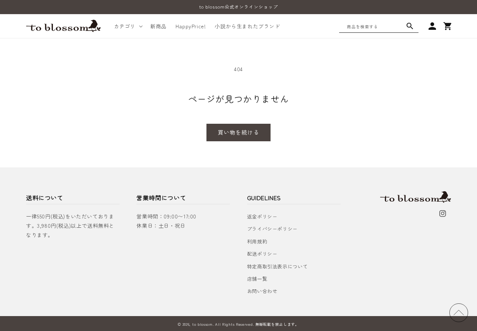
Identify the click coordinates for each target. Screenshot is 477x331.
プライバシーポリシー (272, 228)
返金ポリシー (262, 216)
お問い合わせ (262, 290)
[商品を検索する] (410, 26)
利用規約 (257, 241)
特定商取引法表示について (277, 266)
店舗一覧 (257, 278)
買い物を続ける (238, 132)
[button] (128, 26)
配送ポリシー (262, 253)
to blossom (202, 324)
